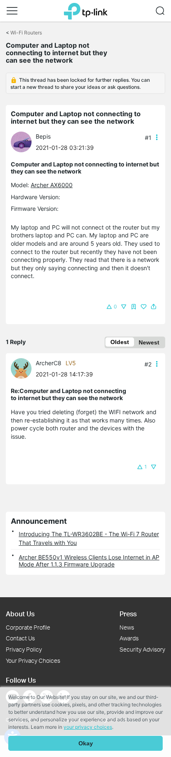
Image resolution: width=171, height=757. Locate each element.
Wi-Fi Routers (26, 32)
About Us (20, 613)
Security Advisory (142, 649)
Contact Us (20, 638)
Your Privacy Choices (33, 660)
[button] (12, 11)
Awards (129, 638)
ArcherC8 (48, 362)
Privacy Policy (24, 649)
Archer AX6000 (52, 184)
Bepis (43, 136)
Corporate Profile (28, 627)
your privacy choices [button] (88, 727)
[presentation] (21, 142)
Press (128, 613)
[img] (133, 306)
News (127, 627)
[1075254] (23, 141)
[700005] (23, 367)
